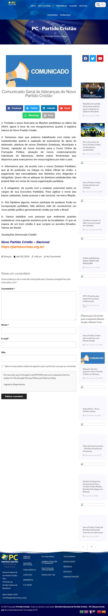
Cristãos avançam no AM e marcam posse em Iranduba (92, 223)
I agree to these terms (14, 384)
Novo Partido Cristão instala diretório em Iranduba (91, 185)
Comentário (8, 288)
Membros (28, 580)
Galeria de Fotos (27, 564)
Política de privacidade (48, 569)
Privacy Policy (32, 378)
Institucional (44, 6)
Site (3, 352)
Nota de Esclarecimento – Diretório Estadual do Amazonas (93, 448)
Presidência (61, 6)
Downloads (65, 15)
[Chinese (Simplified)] (99, 611)
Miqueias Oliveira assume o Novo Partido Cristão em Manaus (93, 371)
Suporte (67, 572)
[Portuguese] (82, 611)
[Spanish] (104, 611)
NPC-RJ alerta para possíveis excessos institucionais (91, 298)
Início (33, 6)
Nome (5, 325)
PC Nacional (48, 557)
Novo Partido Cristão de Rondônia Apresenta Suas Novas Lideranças (93, 530)
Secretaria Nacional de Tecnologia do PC (21, 610)
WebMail (68, 567)
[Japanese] (95, 611)
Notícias (83, 6)
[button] (14, 108)
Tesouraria (52, 15)
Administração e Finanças (49, 562)
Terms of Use (49, 378)
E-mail (5, 338)
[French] (91, 611)
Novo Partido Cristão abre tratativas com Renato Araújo (91, 338)
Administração (70, 577)
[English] (86, 611)
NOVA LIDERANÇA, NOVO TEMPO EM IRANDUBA (91, 260)
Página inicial (26, 557)
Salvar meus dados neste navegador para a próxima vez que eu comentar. (40, 366)
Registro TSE (48, 575)
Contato (27, 575)
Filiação (73, 6)
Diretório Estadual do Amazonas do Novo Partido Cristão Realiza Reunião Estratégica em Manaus (93, 486)
